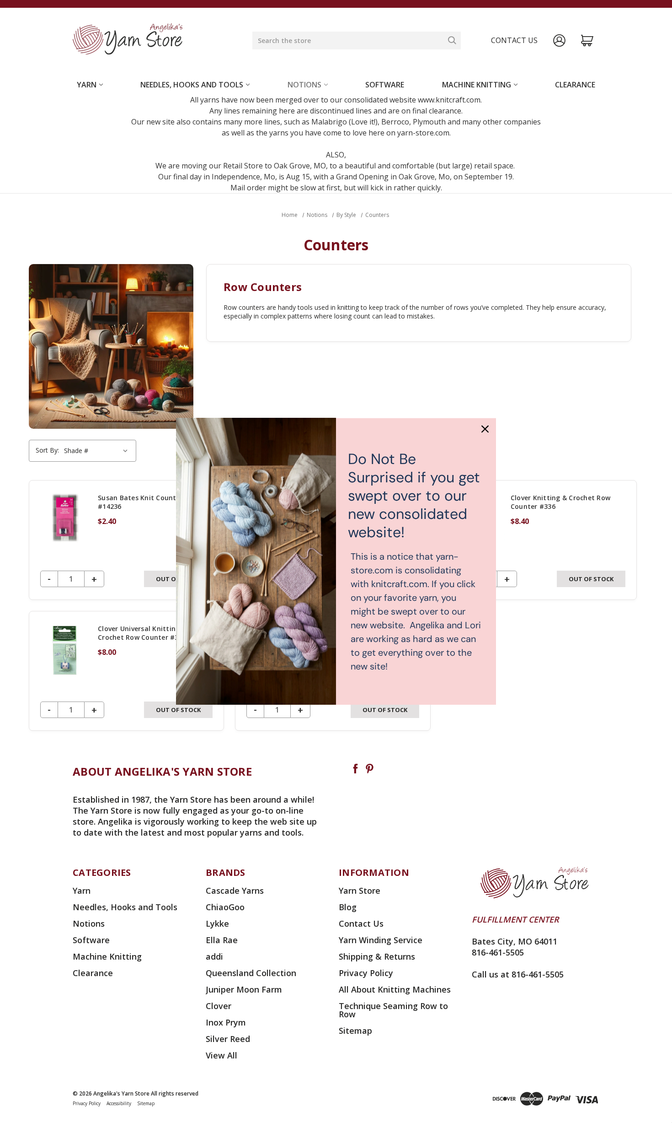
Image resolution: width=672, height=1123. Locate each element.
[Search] (452, 40)
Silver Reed (228, 1038)
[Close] (485, 429)
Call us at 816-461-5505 (518, 974)
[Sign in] (559, 40)
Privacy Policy (366, 972)
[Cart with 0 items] (587, 40)
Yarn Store (359, 890)
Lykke (217, 923)
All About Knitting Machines (395, 989)
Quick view (126, 540)
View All (221, 1055)
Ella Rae (222, 939)
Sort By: (47, 450)
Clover (218, 1005)
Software (384, 85)
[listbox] (97, 451)
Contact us (514, 40)
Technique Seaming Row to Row (393, 1010)
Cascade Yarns (235, 890)
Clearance (575, 85)
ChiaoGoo (225, 907)
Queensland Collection (251, 972)
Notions (304, 85)
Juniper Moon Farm (244, 989)
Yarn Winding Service (380, 939)
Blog (348, 907)
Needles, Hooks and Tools (191, 85)
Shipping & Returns (377, 956)
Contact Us (361, 923)
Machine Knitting (476, 85)
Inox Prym (226, 1022)
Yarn (86, 85)
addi (214, 956)
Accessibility (119, 1103)
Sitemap (355, 1030)
